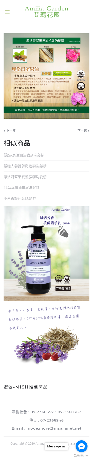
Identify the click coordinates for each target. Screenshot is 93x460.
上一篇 (10, 131)
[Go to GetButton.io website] (81, 455)
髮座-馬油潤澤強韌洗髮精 (24, 155)
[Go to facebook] (82, 446)
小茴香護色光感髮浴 (20, 198)
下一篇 (83, 131)
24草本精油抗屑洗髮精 (22, 187)
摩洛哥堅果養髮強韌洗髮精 (25, 176)
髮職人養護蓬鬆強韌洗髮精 (25, 166)
